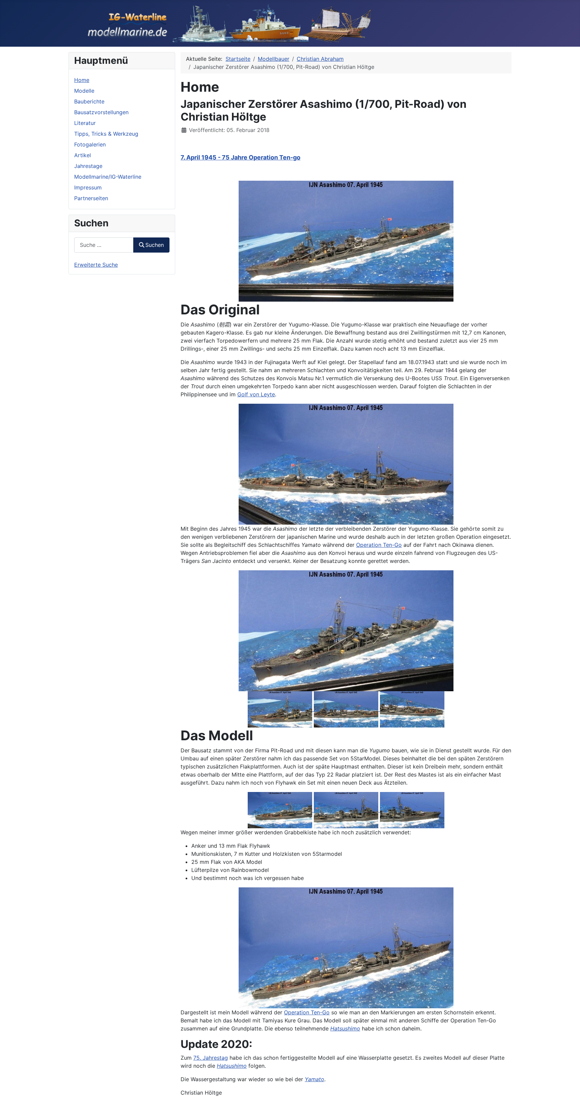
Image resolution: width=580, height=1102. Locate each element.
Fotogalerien (90, 144)
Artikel (82, 155)
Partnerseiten (91, 198)
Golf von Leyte (256, 394)
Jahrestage (88, 166)
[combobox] (104, 245)
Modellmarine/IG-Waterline (107, 176)
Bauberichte (89, 101)
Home (81, 80)
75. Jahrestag (210, 1057)
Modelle (84, 90)
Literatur (85, 123)
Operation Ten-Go (379, 544)
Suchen (154, 244)
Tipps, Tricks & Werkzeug (106, 133)
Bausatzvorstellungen (101, 112)
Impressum (88, 187)
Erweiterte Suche (96, 264)
